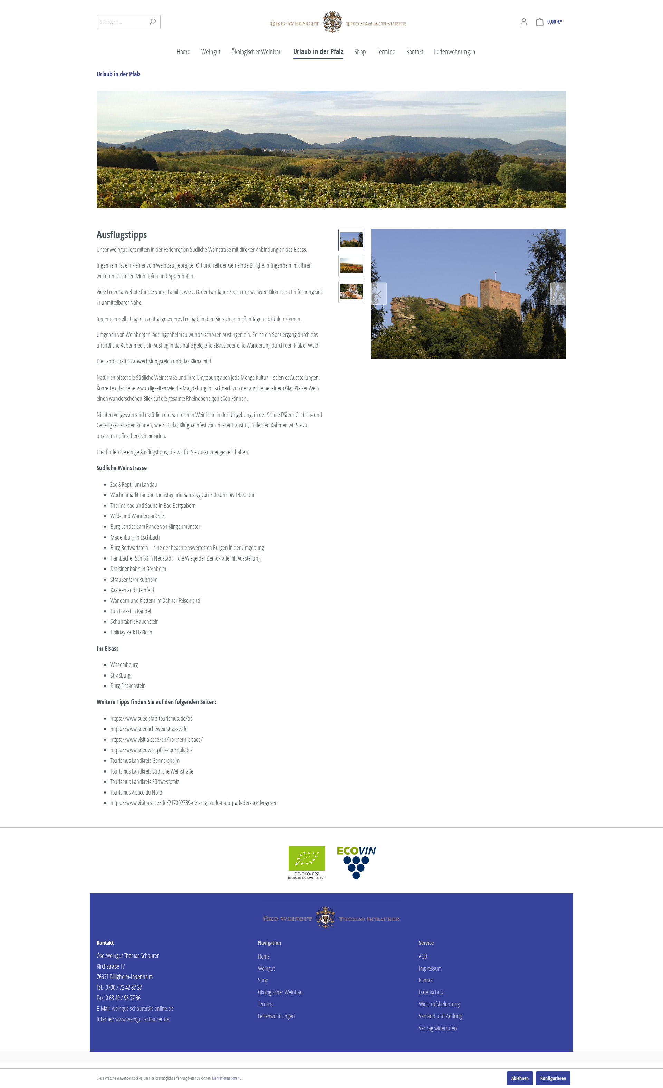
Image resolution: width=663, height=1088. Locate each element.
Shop (263, 980)
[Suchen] (152, 22)
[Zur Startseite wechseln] (338, 20)
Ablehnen (520, 1078)
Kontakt (426, 980)
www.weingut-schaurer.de (142, 1019)
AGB (423, 956)
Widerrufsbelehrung (439, 1004)
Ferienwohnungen (276, 1016)
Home (264, 956)
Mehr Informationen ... (227, 1078)
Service (426, 942)
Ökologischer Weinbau (280, 992)
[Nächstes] (558, 293)
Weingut (266, 968)
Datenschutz (431, 992)
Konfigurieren (553, 1078)
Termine (266, 1004)
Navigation (269, 942)
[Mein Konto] (524, 21)
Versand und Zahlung (440, 1016)
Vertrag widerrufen (438, 1028)
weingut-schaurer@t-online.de (143, 1008)
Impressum (430, 968)
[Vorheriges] (379, 293)
